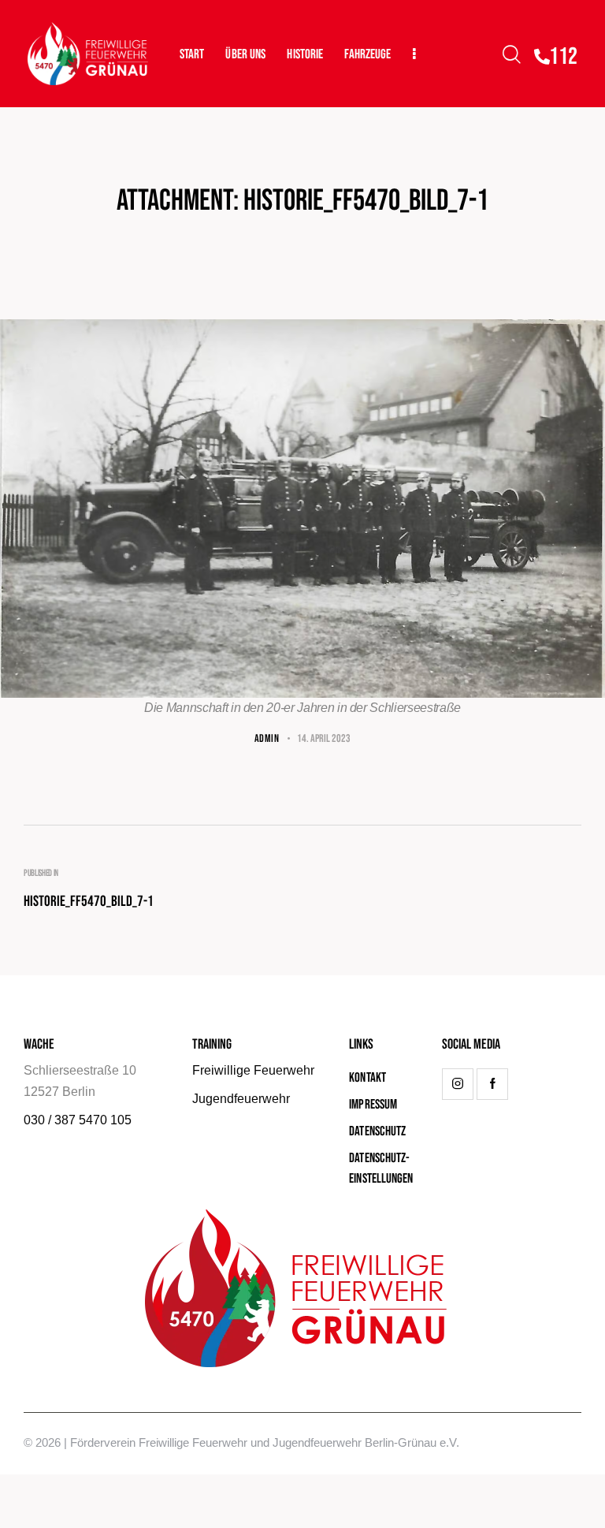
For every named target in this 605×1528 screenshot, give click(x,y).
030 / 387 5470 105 (78, 1120)
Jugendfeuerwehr (241, 1098)
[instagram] (457, 1084)
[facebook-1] (492, 1084)
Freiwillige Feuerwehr (253, 1070)
